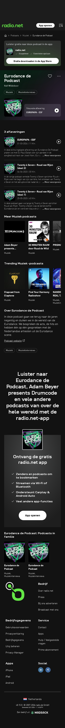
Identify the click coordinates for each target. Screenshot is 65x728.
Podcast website (13, 341)
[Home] (5, 35)
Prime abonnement (48, 650)
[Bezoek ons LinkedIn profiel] (40, 670)
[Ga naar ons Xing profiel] (48, 670)
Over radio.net (45, 591)
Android (10, 683)
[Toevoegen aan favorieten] (50, 76)
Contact (42, 627)
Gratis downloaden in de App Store (33, 61)
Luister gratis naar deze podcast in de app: (29, 44)
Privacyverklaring (15, 634)
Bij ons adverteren (48, 603)
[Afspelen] (57, 110)
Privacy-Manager (15, 652)
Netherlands (35, 699)
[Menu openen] (61, 25)
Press (41, 597)
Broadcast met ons (48, 610)
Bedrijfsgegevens (15, 640)
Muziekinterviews (26, 92)
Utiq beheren (13, 646)
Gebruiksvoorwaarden (17, 627)
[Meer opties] (59, 76)
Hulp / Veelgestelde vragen (48, 642)
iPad (8, 676)
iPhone (9, 670)
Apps (41, 634)
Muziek (9, 92)
